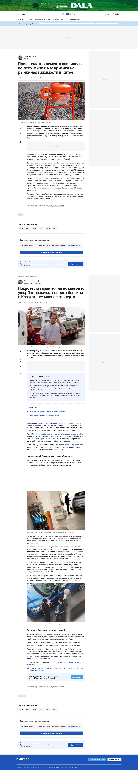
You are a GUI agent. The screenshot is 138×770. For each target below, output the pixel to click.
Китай (20, 214)
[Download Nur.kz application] (69, 5)
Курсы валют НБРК (40, 19)
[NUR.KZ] (69, 14)
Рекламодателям (114, 759)
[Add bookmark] (20, 148)
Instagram (77, 264)
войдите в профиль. (74, 245)
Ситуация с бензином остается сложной (44, 415)
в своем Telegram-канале (73, 445)
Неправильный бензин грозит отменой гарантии (47, 411)
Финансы (20, 19)
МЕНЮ (23, 14)
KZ (108, 14)
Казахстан (22, 696)
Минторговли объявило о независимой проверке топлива (55, 434)
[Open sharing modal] (20, 141)
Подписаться (76, 677)
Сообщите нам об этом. (56, 206)
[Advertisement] (69, 37)
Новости (30, 19)
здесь (76, 157)
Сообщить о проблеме (97, 759)
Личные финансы (74, 19)
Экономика (63, 19)
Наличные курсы (53, 19)
